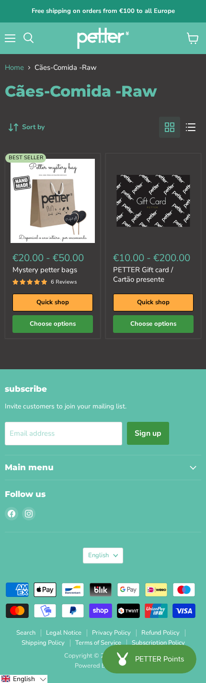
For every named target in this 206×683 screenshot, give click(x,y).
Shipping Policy (43, 643)
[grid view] (169, 127)
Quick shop (52, 302)
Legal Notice (63, 632)
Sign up (148, 433)
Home (14, 68)
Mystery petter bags (44, 270)
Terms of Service (98, 643)
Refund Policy (160, 632)
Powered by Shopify (103, 665)
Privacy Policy (111, 632)
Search (25, 632)
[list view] (190, 127)
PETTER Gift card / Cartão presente (143, 274)
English (98, 555)
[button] (23, 679)
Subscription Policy (158, 643)
